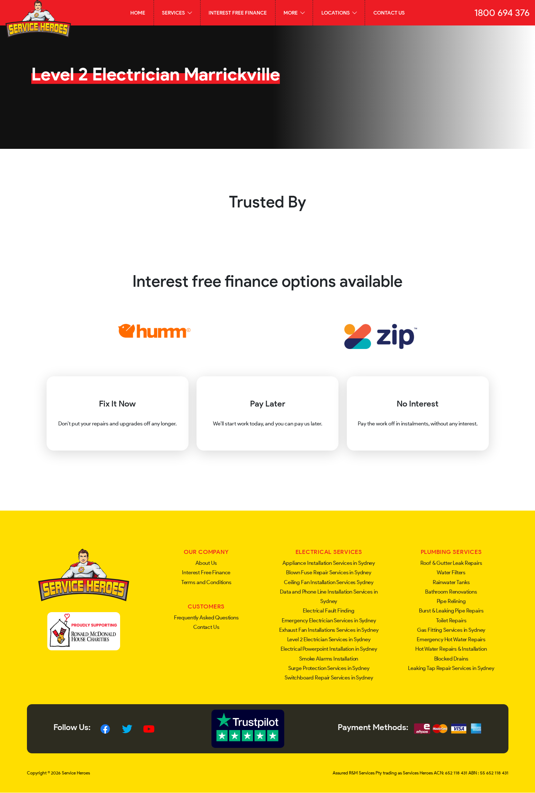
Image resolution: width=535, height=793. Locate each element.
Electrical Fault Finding (328, 610)
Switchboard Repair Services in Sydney (329, 677)
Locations (336, 13)
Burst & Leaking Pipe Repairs (451, 610)
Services (174, 13)
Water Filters (451, 572)
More (291, 13)
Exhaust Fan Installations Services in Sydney (328, 630)
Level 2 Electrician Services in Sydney (328, 639)
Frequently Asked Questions (206, 617)
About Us (206, 563)
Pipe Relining (451, 601)
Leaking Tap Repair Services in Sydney (451, 668)
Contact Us (389, 13)
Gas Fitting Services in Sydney (451, 630)
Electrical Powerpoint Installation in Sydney (329, 649)
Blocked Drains (451, 658)
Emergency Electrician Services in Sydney (329, 620)
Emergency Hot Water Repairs (451, 639)
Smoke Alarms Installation (328, 658)
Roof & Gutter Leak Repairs (451, 563)
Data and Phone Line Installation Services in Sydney (328, 596)
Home (137, 13)
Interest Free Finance (238, 13)
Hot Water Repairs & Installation (451, 649)
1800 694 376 (502, 13)
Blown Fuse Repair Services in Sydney (328, 572)
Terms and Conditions (206, 582)
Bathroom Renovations (451, 591)
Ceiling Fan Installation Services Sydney (328, 582)
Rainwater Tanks (451, 582)
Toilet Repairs (451, 620)
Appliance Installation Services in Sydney (328, 563)
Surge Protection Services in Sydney (328, 668)
